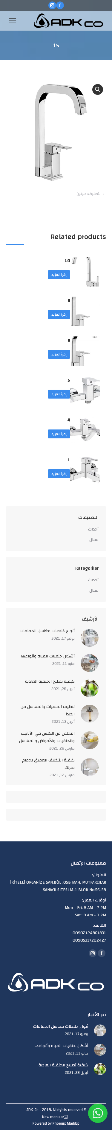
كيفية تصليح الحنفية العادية (50, 681)
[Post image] (90, 638)
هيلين (81, 193)
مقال (94, 540)
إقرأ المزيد (59, 274)
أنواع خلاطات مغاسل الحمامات (47, 631)
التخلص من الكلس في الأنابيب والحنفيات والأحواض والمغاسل (47, 737)
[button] (97, 89)
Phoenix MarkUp (66, 1123)
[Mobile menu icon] (12, 20)
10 (67, 261)
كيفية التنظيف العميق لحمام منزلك (48, 764)
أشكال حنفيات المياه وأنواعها (48, 656)
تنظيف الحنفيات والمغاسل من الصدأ (48, 710)
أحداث (93, 529)
